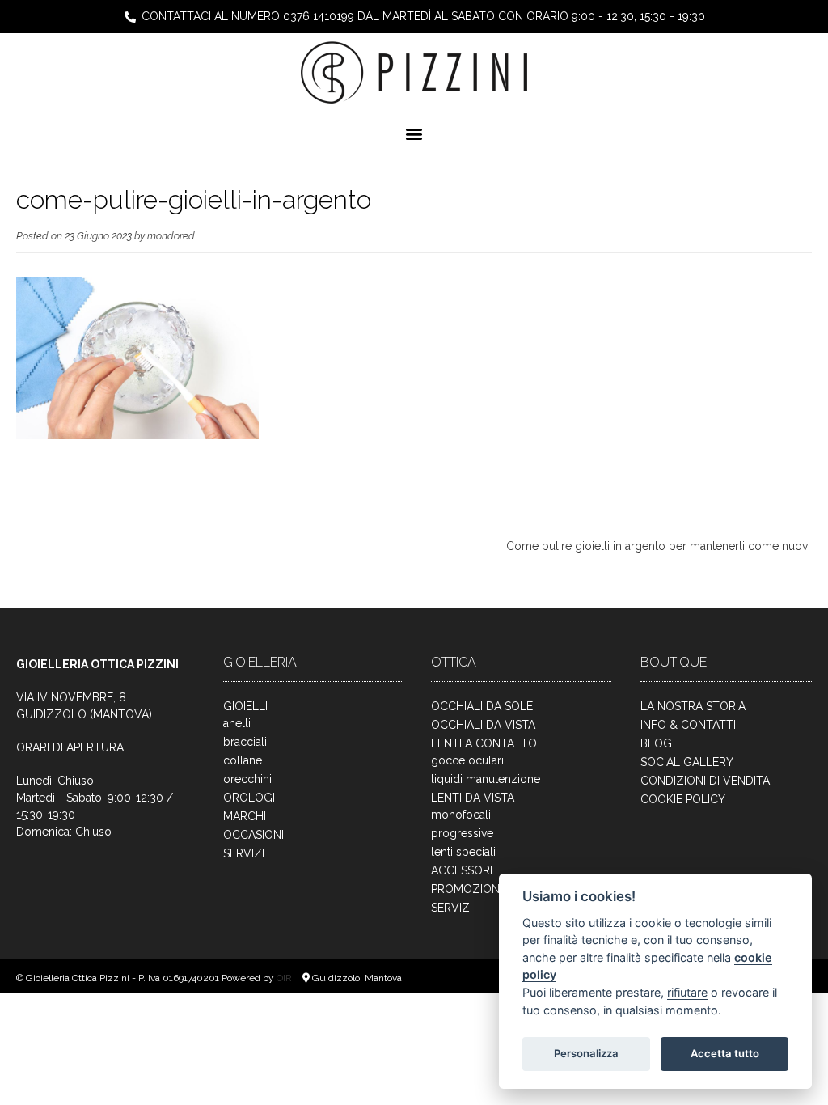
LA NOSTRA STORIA (693, 706)
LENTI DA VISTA (472, 797)
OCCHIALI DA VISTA (483, 724)
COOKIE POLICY (682, 799)
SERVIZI (243, 853)
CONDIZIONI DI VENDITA (705, 780)
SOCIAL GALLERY (686, 762)
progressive (462, 833)
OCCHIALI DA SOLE (482, 706)
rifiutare (687, 992)
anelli (237, 723)
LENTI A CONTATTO (484, 743)
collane (242, 760)
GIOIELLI (245, 706)
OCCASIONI (253, 834)
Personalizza (586, 1053)
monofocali (461, 814)
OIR (285, 978)
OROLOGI (249, 797)
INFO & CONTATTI (688, 724)
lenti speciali (463, 851)
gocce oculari (467, 760)
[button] (414, 133)
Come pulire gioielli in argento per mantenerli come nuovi (658, 546)
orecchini (247, 779)
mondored (171, 236)
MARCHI (244, 816)
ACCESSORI (461, 870)
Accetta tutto (725, 1053)
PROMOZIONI (466, 889)
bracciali (245, 741)
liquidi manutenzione (485, 779)
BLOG (656, 743)
